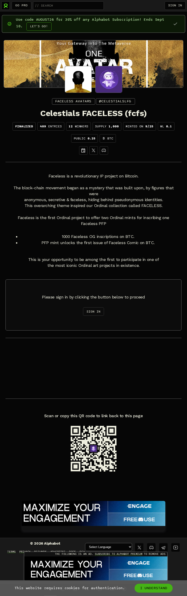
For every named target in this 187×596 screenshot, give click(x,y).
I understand (153, 588)
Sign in (175, 5)
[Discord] (104, 150)
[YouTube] (175, 547)
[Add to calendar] (83, 150)
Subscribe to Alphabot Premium (118, 554)
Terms (11, 551)
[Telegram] (163, 547)
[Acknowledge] (175, 24)
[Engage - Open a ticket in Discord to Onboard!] (93, 512)
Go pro (21, 5)
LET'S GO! (39, 26)
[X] (93, 150)
